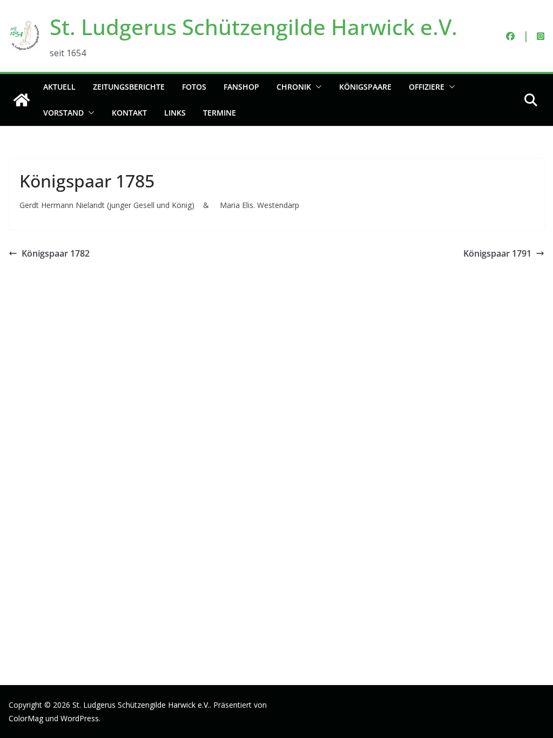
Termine (219, 113)
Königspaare (365, 87)
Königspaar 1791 (497, 253)
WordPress (79, 718)
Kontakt (129, 113)
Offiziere (426, 87)
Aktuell (59, 87)
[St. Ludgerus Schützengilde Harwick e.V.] (21, 100)
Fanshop (241, 87)
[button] (316, 87)
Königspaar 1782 (56, 253)
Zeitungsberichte (129, 87)
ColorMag (26, 718)
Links (175, 113)
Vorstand (63, 113)
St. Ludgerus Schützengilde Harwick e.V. (253, 27)
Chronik (293, 87)
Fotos (194, 87)
